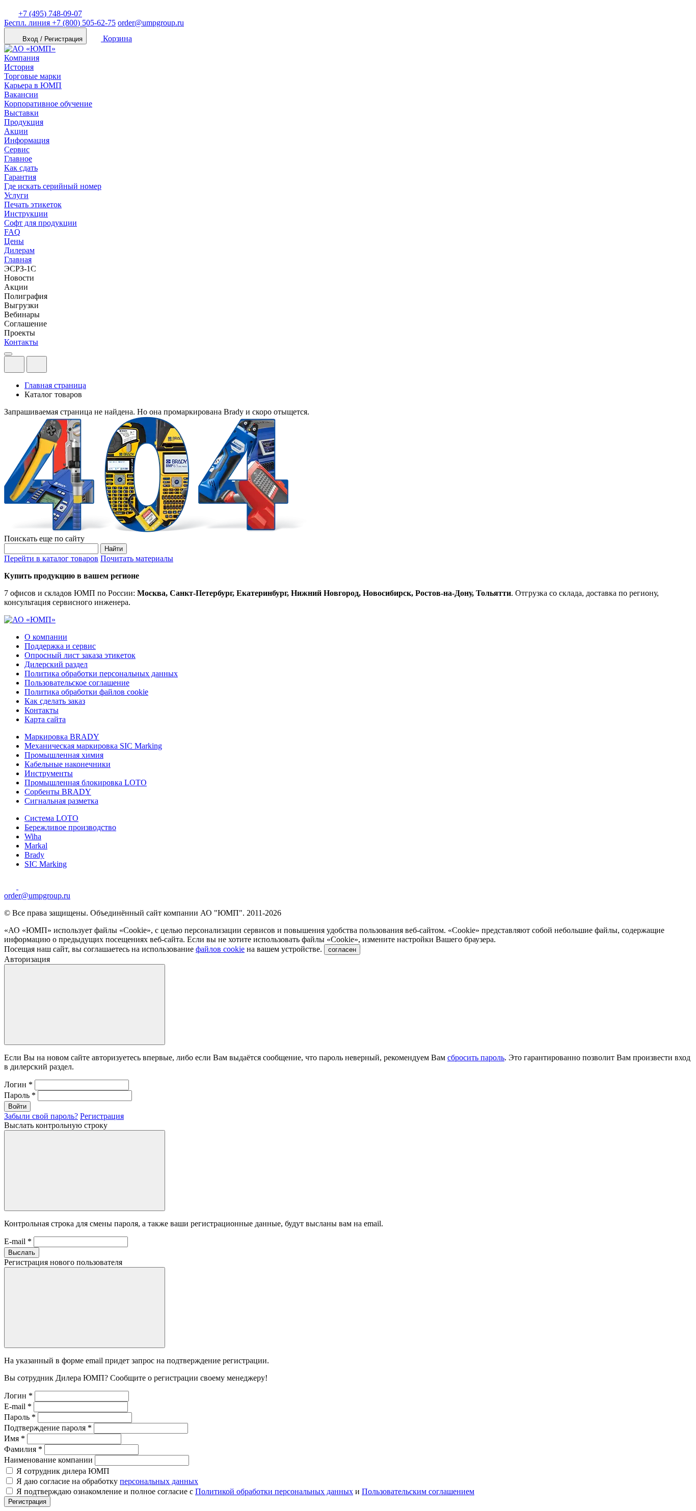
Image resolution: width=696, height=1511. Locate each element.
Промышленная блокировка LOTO (85, 782)
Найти (113, 549)
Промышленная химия (63, 755)
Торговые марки (32, 76)
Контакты (21, 342)
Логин (18, 1084)
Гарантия (20, 177)
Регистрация (102, 1116)
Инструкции (26, 213)
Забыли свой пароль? (41, 1116)
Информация (26, 140)
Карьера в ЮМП (33, 85)
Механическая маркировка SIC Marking (93, 745)
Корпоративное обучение (48, 103)
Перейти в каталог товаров (51, 558)
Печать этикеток (33, 204)
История (19, 67)
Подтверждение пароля (48, 1427)
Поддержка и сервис (60, 646)
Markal (35, 845)
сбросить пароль (475, 1057)
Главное (18, 158)
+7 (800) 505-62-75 (60, 22)
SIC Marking (45, 864)
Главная (18, 259)
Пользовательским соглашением (418, 1491)
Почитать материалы (136, 558)
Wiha (32, 836)
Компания (21, 57)
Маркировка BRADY (61, 736)
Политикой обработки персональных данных (274, 1491)
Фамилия (23, 1449)
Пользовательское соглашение (76, 682)
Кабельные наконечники (67, 764)
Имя (14, 1438)
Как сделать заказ (54, 701)
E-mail (18, 1241)
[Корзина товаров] (55, 367)
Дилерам (19, 250)
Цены (14, 241)
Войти (17, 1106)
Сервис (17, 149)
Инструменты (48, 773)
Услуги (16, 195)
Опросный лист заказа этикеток (80, 655)
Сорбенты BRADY (57, 791)
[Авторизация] (14, 364)
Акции (16, 131)
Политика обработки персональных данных (101, 673)
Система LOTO (51, 818)
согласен (342, 949)
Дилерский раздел (56, 664)
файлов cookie (220, 949)
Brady (34, 854)
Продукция (23, 122)
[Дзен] (11, 886)
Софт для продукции (40, 222)
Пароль (20, 1095)
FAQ (12, 232)
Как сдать (21, 167)
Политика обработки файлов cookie (86, 692)
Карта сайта (45, 719)
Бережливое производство (70, 827)
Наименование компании (48, 1459)
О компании (45, 637)
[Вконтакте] (24, 886)
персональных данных (159, 1481)
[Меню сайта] (36, 364)
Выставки (21, 112)
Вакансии (21, 94)
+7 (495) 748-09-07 (50, 13)
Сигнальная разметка (61, 800)
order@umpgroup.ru (151, 22)
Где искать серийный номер (52, 186)
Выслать (21, 1252)
